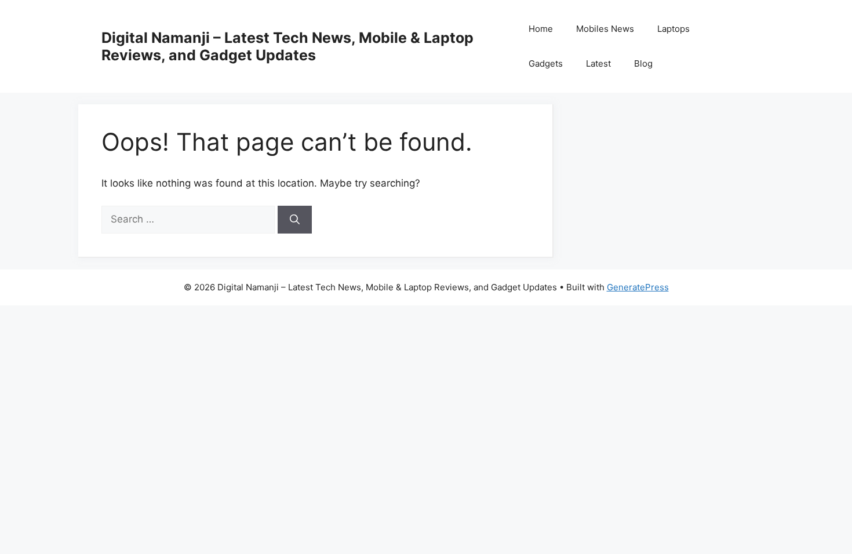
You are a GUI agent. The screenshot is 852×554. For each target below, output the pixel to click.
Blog (643, 63)
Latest (598, 63)
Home (541, 28)
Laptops (673, 28)
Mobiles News (605, 28)
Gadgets (546, 63)
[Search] (295, 220)
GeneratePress (638, 287)
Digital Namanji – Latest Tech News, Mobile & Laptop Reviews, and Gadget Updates (287, 46)
